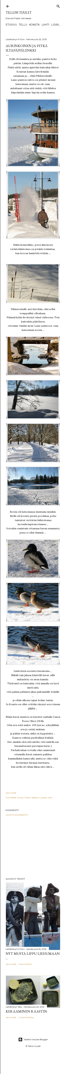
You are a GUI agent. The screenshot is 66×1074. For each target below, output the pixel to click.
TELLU (23, 24)
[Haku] (58, 5)
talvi (50, 797)
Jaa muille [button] (11, 792)
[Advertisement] (33, 847)
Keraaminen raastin (26, 1011)
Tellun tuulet (19, 13)
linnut (20, 797)
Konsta (34, 24)
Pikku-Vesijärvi (32, 797)
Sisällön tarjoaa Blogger (36, 1039)
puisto (44, 797)
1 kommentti (25, 964)
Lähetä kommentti (17, 815)
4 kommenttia (26, 1017)
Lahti (45, 24)
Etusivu (11, 24)
